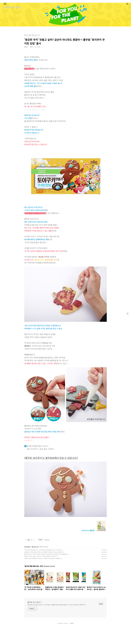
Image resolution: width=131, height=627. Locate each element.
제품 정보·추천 (35, 547)
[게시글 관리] (34, 539)
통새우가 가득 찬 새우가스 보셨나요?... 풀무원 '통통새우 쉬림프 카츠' (40, 556)
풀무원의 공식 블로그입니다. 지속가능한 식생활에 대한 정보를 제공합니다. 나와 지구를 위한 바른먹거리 (57, 605)
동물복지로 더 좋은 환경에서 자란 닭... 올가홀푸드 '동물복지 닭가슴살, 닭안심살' (43, 552)
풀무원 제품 (27, 547)
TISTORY (66, 623)
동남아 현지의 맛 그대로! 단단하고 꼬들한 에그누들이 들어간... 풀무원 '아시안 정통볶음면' (45, 554)
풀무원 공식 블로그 (35, 602)
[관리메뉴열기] (127, 313)
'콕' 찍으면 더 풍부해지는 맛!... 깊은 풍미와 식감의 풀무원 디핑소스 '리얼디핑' (42, 550)
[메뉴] (5, 4)
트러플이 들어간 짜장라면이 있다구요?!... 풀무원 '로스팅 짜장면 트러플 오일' (42, 558)
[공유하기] (31, 539)
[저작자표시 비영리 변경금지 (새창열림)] (46, 540)
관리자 (71, 623)
